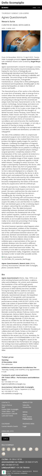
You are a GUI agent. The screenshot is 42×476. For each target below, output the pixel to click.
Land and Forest (7, 416)
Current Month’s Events (10, 426)
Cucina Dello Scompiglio (10, 409)
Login (24, 426)
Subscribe (26, 405)
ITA (38, 7)
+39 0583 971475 (31, 462)
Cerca (5, 439)
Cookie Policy (6, 475)
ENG (35, 7)
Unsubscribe (27, 407)
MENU (5, 7)
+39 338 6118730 (15, 459)
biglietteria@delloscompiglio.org (13, 384)
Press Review (27, 417)
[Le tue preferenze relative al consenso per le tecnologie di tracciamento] (4, 472)
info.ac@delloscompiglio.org (12, 393)
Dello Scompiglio (13, 2)
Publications (27, 419)
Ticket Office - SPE (8, 411)
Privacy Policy (6, 473)
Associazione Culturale (9, 414)
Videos (25, 415)
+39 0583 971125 (12, 465)
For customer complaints (19, 473)
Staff (3, 407)
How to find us (7, 405)
